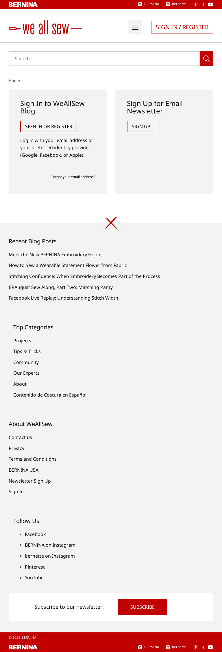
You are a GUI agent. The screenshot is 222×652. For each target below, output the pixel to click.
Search (206, 58)
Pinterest (35, 567)
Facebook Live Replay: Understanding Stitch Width (63, 298)
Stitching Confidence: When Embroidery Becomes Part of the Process (84, 276)
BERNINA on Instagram (50, 545)
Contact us (20, 437)
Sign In (16, 491)
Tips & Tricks (27, 351)
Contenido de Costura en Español (49, 395)
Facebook (35, 534)
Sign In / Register (182, 27)
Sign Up (141, 126)
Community (26, 362)
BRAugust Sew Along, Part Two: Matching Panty (61, 287)
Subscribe (142, 607)
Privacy (16, 448)
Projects (22, 340)
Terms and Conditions (33, 459)
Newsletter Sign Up (30, 481)
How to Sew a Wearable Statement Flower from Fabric (68, 265)
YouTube (34, 577)
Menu (135, 27)
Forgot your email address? (73, 176)
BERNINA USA (23, 470)
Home (14, 80)
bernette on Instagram (50, 556)
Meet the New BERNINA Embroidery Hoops (56, 254)
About (20, 384)
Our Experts (26, 373)
